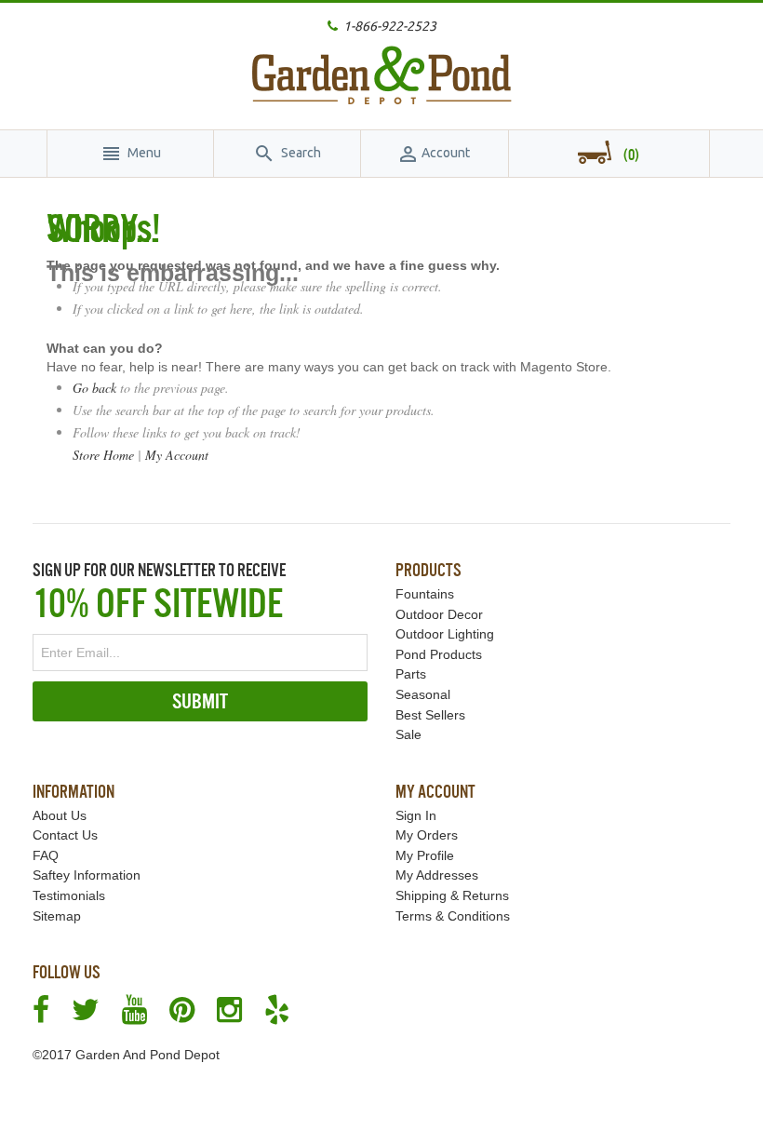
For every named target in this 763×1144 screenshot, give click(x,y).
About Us (60, 815)
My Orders (426, 835)
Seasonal (422, 694)
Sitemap (57, 915)
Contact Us (65, 835)
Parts (410, 673)
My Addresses (436, 875)
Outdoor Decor (439, 614)
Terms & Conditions (452, 915)
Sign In (415, 815)
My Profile (424, 855)
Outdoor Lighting (444, 633)
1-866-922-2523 (389, 26)
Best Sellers (430, 714)
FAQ (46, 855)
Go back (94, 388)
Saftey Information (87, 875)
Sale (408, 734)
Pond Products (438, 654)
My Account (176, 455)
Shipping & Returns (452, 895)
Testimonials (69, 895)
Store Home (103, 455)
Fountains (424, 593)
